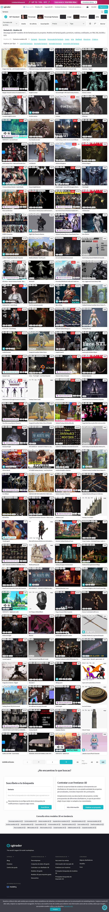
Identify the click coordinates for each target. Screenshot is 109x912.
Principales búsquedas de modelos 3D (66, 872)
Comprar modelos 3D (37, 856)
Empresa (9, 856)
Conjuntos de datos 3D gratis (40, 864)
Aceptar (55, 909)
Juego (67, 39)
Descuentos (35, 878)
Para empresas (35, 860)
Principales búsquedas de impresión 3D (63, 878)
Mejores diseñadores (86, 860)
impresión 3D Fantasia (71, 43)
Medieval (78, 39)
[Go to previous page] (38, 762)
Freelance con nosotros (62, 867)
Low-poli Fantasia (26, 43)
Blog (8, 860)
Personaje (42, 39)
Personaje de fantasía (55, 39)
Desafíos (82, 864)
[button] (102, 11)
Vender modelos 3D (61, 856)
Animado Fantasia (55, 43)
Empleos (9, 864)
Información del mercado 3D (64, 864)
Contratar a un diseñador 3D (40, 867)
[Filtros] (90, 23)
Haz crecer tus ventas (62, 860)
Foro (81, 867)
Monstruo (86, 39)
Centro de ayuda (12, 867)
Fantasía (34, 39)
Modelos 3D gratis (36, 871)
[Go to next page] (66, 762)
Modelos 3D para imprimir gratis (41, 874)
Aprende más (68, 906)
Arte (72, 39)
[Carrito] (87, 7)
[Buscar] (106, 11)
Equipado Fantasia (40, 43)
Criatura (95, 39)
